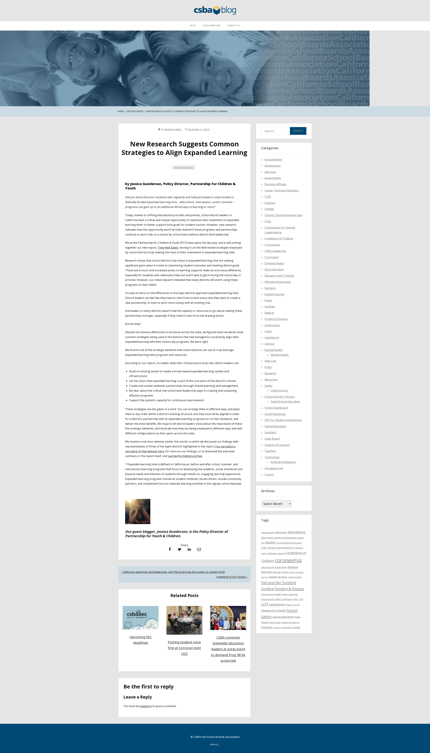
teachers (266, 627)
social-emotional (275, 414)
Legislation (277, 604)
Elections (270, 288)
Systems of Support (277, 445)
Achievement (273, 166)
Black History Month (271, 537)
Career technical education (282, 190)
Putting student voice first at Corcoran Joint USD (184, 648)
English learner (275, 294)
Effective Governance (278, 282)
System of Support (290, 622)
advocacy (281, 532)
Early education (274, 269)
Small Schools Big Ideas (285, 401)
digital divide (281, 567)
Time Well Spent (168, 247)
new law (270, 361)
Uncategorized (184, 167)
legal (268, 331)
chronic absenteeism (280, 547)
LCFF (264, 604)
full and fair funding (278, 582)
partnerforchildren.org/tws (185, 456)
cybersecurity (279, 390)
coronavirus (288, 560)
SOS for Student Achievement (283, 420)
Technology (272, 457)
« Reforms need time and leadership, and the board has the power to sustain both (173, 572)
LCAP (300, 599)
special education (283, 617)
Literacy (269, 344)
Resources (271, 379)
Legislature (272, 337)
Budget (271, 542)
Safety (268, 386)
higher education (290, 594)
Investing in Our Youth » (232, 577)
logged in (146, 706)
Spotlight (270, 432)
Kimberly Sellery (173, 129)
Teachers (270, 451)
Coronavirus (272, 245)
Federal (269, 313)
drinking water (274, 263)
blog (193, 25)
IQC (295, 599)
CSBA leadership (275, 251)
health (278, 594)
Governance (272, 325)
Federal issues (295, 577)
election (285, 572)
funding (267, 588)
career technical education (289, 542)
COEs (268, 221)
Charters (270, 203)
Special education (275, 426)
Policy (268, 367)
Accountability (273, 159)
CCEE (268, 197)
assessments (273, 178)
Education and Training (279, 276)
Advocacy (270, 172)
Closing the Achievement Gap (283, 215)
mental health (274, 350)
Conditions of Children (279, 238)
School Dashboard (276, 408)
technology (287, 627)
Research (270, 373)
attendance (296, 532)
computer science (276, 553)
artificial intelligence (283, 462)
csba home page (211, 25)
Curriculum (271, 257)
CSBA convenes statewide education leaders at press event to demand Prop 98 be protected (228, 649)
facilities (270, 306)
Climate (269, 209)
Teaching (277, 627)
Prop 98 (296, 605)
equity (268, 300)
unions (269, 474)
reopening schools (273, 610)
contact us (233, 25)
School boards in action (279, 397)
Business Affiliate (275, 184)
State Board (272, 439)
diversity (276, 572)
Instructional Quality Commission (277, 599)
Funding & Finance (276, 319)
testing (296, 627)
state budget (275, 622)
